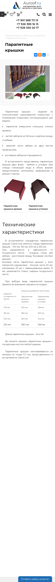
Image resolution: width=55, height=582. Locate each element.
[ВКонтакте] (36, 55)
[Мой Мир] (44, 55)
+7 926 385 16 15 (27, 24)
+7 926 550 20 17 (27, 27)
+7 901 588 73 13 (27, 20)
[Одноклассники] (40, 55)
